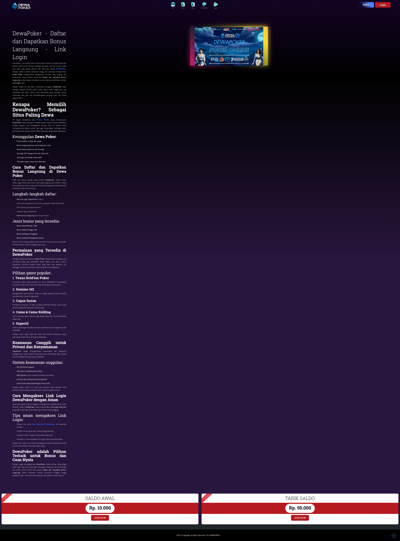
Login (383, 4)
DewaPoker (61, 69)
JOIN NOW (100, 517)
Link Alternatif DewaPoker (43, 424)
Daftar (366, 4)
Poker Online (43, 120)
